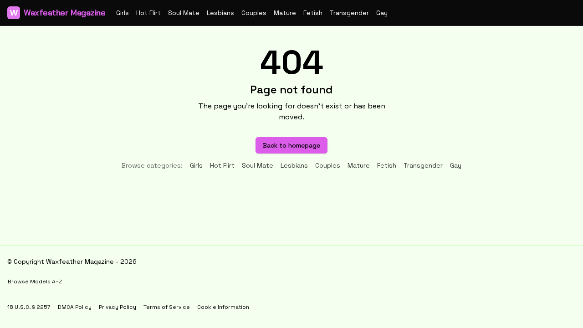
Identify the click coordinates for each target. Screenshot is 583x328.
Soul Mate (183, 13)
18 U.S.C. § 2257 (28, 307)
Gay (382, 13)
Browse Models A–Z (34, 281)
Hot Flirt (148, 13)
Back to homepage (291, 145)
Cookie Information (223, 307)
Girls (122, 13)
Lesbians (220, 13)
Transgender (349, 13)
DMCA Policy (74, 307)
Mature (285, 13)
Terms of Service (166, 307)
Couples (253, 13)
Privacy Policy (117, 307)
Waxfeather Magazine (57, 12)
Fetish (312, 13)
